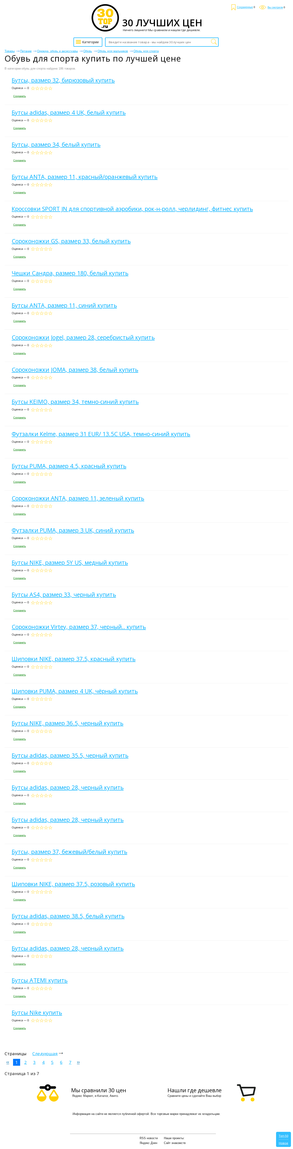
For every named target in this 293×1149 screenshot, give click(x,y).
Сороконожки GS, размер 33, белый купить (71, 241)
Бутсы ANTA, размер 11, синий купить (64, 305)
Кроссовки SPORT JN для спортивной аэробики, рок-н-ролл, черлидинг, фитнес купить (132, 209)
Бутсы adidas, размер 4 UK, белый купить (69, 112)
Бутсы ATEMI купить (40, 980)
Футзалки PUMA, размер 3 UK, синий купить (73, 530)
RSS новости (149, 1138)
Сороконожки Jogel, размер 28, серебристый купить (83, 337)
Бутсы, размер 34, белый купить (56, 144)
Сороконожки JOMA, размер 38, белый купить (75, 369)
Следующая (45, 1053)
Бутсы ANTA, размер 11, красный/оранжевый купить (85, 177)
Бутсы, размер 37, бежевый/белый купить (69, 851)
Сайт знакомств (175, 1143)
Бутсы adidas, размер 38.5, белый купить (68, 916)
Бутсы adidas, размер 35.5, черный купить (70, 755)
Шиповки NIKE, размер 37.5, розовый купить (73, 884)
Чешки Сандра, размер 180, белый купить (70, 273)
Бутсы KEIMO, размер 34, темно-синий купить (75, 401)
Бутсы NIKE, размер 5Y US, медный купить (70, 562)
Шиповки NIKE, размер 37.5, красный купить (74, 659)
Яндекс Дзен (148, 1143)
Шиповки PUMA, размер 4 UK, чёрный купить (75, 691)
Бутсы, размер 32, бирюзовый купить (63, 80)
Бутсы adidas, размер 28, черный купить (68, 787)
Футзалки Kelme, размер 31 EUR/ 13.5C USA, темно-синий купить (101, 434)
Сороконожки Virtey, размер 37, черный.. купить (79, 627)
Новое (283, 1143)
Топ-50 (283, 1136)
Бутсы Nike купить (37, 1012)
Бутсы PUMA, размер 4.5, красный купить (69, 466)
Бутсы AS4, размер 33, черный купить (64, 594)
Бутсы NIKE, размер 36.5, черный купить (67, 723)
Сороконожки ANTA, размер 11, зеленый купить (78, 498)
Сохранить (19, 96)
